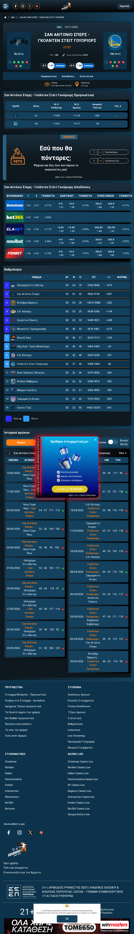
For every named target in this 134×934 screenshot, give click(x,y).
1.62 (28, 205)
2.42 (36, 253)
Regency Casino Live (79, 791)
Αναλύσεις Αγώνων (79, 694)
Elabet (8, 773)
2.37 (36, 205)
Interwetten (12, 791)
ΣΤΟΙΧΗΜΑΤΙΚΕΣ (15, 754)
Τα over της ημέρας (16, 730)
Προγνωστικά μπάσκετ (18, 724)
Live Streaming (76, 735)
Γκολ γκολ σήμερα (15, 735)
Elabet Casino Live (78, 773)
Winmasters (12, 797)
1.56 (28, 253)
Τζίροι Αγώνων (76, 712)
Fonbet (9, 785)
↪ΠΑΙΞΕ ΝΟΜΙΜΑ (70, 489)
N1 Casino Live (76, 785)
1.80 (61, 253)
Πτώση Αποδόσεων (79, 706)
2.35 (36, 229)
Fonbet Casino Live (79, 802)
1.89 (72, 241)
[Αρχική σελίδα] (5, 17)
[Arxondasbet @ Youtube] (37, 6)
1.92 (111, 229)
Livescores (74, 730)
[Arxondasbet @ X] (30, 6)
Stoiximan (11, 761)
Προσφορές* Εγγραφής (81, 741)
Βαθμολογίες (75, 724)
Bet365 (9, 802)
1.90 (72, 205)
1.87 (111, 241)
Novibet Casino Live (79, 767)
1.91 (61, 205)
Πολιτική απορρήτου (16, 867)
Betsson (10, 808)
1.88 (98, 205)
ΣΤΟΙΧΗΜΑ (74, 687)
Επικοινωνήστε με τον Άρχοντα (22, 872)
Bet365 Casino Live (79, 808)
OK (67, 918)
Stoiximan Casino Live (80, 761)
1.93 (111, 205)
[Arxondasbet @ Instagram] (23, 6)
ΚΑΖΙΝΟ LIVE (75, 754)
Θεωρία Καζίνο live (79, 814)
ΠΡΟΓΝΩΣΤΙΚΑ (14, 687)
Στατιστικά (74, 718)
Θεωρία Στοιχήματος (80, 747)
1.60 (28, 217)
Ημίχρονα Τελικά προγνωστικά (23, 706)
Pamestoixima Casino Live (83, 779)
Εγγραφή (124, 6)
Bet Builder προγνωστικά (19, 718)
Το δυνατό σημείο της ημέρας (22, 712)
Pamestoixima (13, 779)
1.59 (28, 241)
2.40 (36, 217)
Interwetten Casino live (81, 797)
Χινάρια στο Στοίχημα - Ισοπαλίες (25, 700)
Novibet (9, 767)
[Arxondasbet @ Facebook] (15, 6)
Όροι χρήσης (11, 863)
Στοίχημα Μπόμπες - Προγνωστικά (25, 694)
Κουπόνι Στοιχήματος (81, 700)
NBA (13, 17)
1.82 (111, 253)
